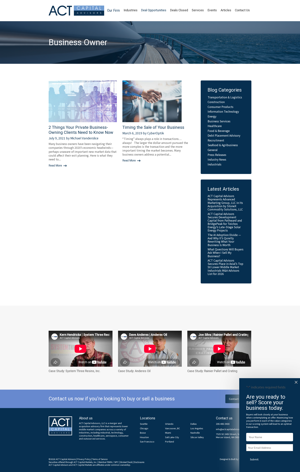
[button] (113, 10)
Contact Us (242, 10)
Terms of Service (99, 459)
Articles (226, 10)
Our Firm (113, 10)
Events (212, 10)
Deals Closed (179, 10)
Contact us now (238, 399)
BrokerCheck (126, 462)
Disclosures (139, 462)
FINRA (109, 462)
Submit (254, 459)
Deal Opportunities (153, 10)
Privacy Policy (84, 459)
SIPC (116, 462)
